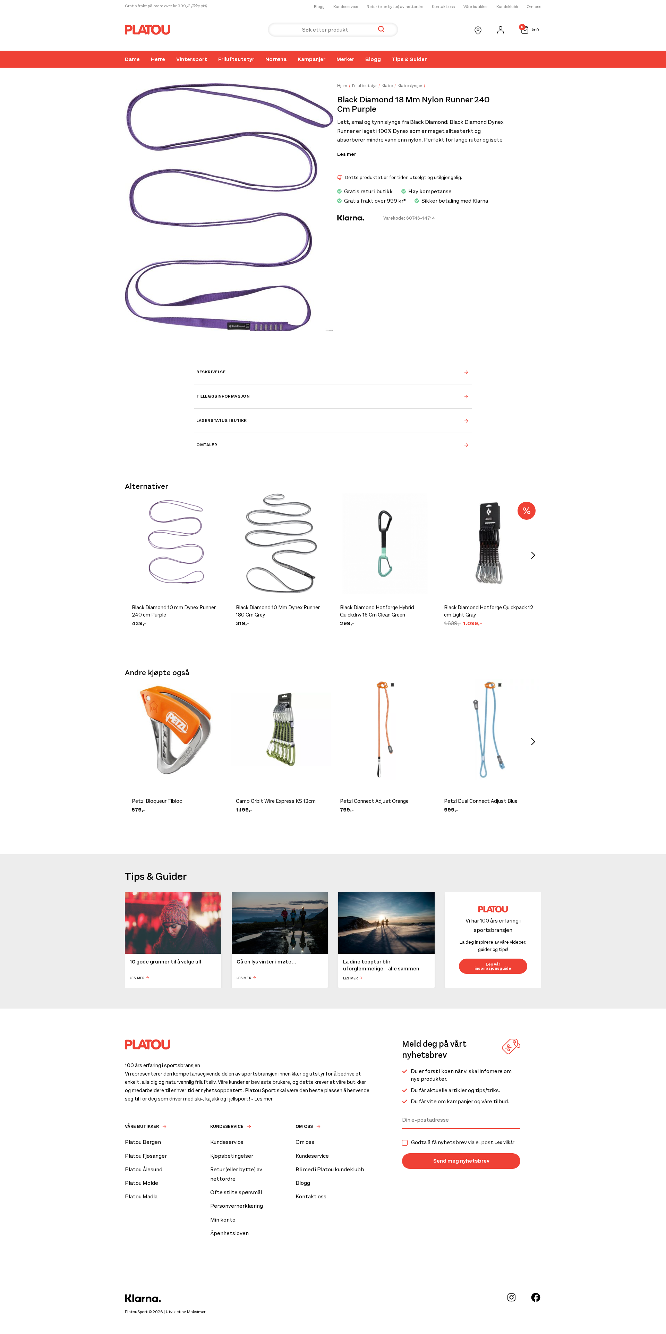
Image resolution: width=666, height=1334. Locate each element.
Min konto (223, 1219)
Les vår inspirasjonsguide (493, 966)
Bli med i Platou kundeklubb (330, 1169)
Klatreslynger (410, 85)
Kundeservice (345, 6)
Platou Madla (141, 1196)
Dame (132, 59)
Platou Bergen (143, 1142)
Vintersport (191, 59)
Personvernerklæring (236, 1205)
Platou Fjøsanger (146, 1155)
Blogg (319, 6)
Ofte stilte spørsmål (236, 1192)
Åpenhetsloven (229, 1233)
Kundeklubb (507, 6)
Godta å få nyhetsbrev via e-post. (462, 1142)
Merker (345, 59)
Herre (158, 59)
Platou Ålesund (143, 1169)
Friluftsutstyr (236, 59)
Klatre (387, 85)
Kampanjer (311, 59)
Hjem (342, 85)
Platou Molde (141, 1183)
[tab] (333, 372)
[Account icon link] (500, 29)
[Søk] (381, 30)
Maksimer (196, 1312)
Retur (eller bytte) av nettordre (395, 6)
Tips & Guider (409, 59)
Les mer (346, 154)
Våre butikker (475, 6)
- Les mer (262, 1098)
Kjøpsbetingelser (231, 1155)
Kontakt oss (443, 6)
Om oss (534, 6)
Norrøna (276, 59)
